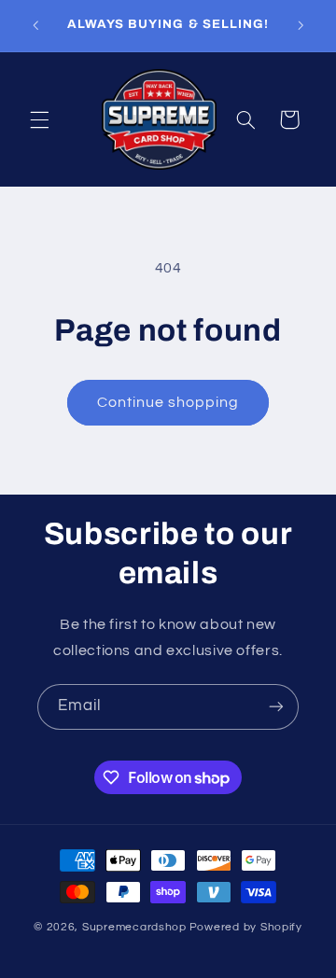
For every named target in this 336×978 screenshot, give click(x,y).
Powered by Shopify (245, 927)
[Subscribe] (276, 707)
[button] (39, 119)
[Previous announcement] (35, 25)
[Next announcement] (300, 25)
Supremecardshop (134, 927)
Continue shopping (168, 402)
